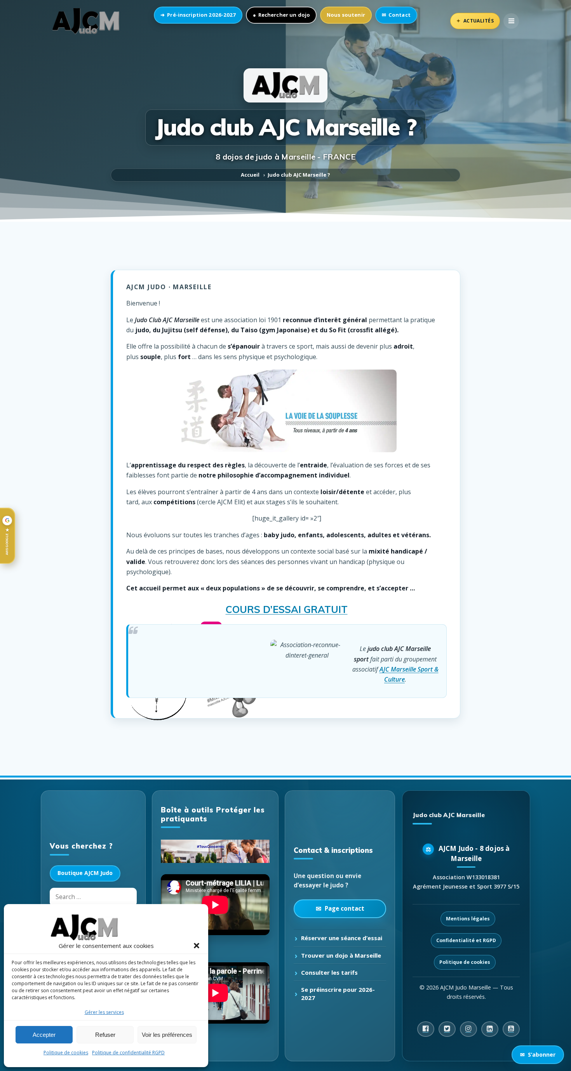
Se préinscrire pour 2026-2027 (338, 993)
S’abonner (537, 1054)
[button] (196, 945)
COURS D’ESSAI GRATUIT (287, 609)
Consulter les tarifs (329, 972)
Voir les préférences (167, 1034)
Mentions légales (468, 918)
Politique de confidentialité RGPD (128, 1052)
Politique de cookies (66, 1052)
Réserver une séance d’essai (341, 938)
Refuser (105, 1034)
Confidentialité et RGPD (466, 940)
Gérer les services (104, 1012)
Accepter (44, 1034)
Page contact (344, 908)
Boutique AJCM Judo (85, 873)
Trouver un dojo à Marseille (341, 955)
